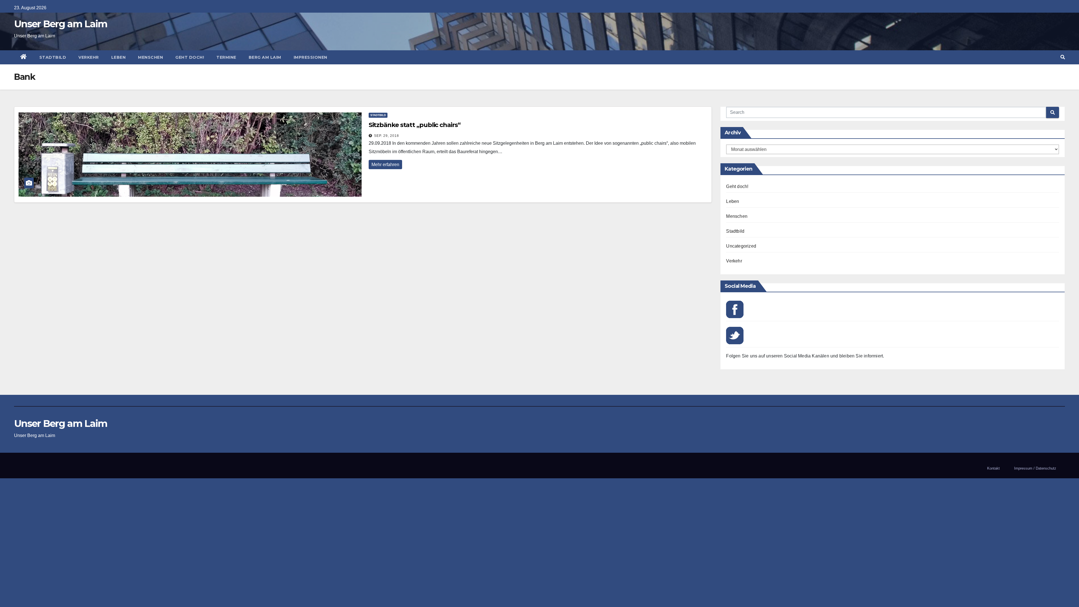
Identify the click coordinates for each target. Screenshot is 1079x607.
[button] (1062, 57)
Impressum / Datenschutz (1035, 468)
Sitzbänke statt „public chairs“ (415, 125)
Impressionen (310, 57)
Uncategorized (741, 246)
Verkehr (88, 57)
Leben (118, 57)
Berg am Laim (265, 57)
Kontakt (993, 468)
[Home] (23, 57)
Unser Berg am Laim (60, 24)
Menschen (150, 57)
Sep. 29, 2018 (386, 136)
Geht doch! (189, 57)
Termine (226, 57)
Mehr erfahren (385, 164)
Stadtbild (52, 57)
